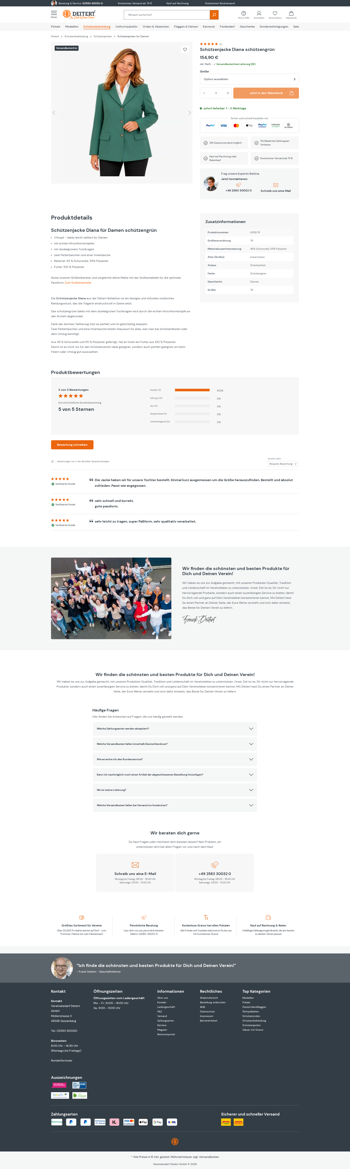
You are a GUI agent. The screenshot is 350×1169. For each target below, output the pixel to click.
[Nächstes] (189, 113)
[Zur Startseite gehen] (83, 14)
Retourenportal (166, 1034)
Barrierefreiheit (208, 1020)
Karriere (161, 1025)
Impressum (206, 1016)
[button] (175, 729)
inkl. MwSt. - (228, 64)
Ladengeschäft (166, 1007)
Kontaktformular (61, 1060)
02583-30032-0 (92, 3)
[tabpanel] (122, 290)
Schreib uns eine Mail (276, 191)
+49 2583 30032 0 (238, 190)
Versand (162, 1016)
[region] (121, 113)
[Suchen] (214, 15)
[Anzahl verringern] (204, 93)
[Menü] (55, 14)
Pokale (246, 1002)
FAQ (159, 1011)
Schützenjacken (251, 1025)
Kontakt (161, 1002)
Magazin (162, 1029)
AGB (202, 1007)
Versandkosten (209, 1157)
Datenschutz (207, 1011)
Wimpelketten (250, 1011)
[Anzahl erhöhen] (228, 93)
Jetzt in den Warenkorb (266, 93)
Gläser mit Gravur (252, 1029)
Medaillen (248, 997)
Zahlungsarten (165, 1020)
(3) (220, 44)
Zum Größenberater (78, 283)
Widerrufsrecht (209, 997)
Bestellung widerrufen (212, 1002)
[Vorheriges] (54, 113)
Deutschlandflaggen (254, 1007)
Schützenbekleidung (254, 1020)
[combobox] (167, 15)
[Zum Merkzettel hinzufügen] (185, 49)
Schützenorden (251, 1016)
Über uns (162, 997)
